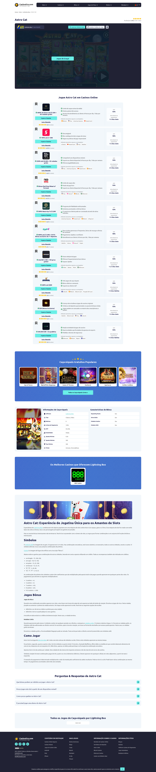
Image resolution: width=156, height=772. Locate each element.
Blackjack (124, 5)
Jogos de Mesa (92, 5)
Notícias (120, 744)
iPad (46, 753)
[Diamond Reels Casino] (46, 107)
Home (16, 12)
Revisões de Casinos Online (101, 742)
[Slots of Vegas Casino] (46, 132)
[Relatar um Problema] (107, 27)
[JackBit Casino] (46, 326)
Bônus (76, 5)
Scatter (26, 550)
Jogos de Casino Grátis (51, 747)
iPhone (46, 756)
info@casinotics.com (20, 756)
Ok (122, 769)
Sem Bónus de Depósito (100, 744)
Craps (70, 747)
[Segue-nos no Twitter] (20, 744)
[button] (137, 5)
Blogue (120, 742)
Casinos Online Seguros (51, 742)
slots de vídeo (42, 640)
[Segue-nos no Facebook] (16, 744)
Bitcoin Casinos (98, 750)
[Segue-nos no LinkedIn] (27, 744)
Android (47, 750)
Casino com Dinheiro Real (100, 756)
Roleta (108, 5)
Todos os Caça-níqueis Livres (77, 392)
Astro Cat (78, 723)
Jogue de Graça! (62, 58)
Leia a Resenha (46, 122)
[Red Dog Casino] (46, 180)
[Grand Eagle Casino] (46, 279)
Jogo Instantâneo (123, 750)
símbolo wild (29, 544)
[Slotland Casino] (46, 303)
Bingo (70, 744)
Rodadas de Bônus (123, 753)
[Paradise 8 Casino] (46, 229)
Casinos (60, 5)
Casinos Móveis (49, 744)
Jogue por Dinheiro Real (77, 27)
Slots (43, 5)
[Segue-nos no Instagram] (23, 744)
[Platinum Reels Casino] (46, 155)
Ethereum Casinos (98, 753)
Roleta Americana (74, 742)
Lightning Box (26, 12)
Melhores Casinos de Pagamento (127, 747)
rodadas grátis (89, 623)
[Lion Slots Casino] (46, 206)
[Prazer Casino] (46, 254)
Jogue (78, 474)
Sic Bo (70, 756)
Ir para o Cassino (46, 118)
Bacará (71, 750)
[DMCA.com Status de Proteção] (19, 748)
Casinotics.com (19, 753)
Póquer (71, 759)
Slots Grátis (97, 747)
